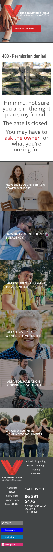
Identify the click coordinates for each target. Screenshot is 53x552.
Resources (36, 473)
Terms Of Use (12, 504)
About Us (12, 487)
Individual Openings (36, 461)
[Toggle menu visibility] (48, 5)
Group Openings (36, 465)
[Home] (26, 12)
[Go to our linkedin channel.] (12, 538)
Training (36, 469)
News (12, 491)
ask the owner (22, 137)
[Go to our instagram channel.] (12, 546)
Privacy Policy (12, 500)
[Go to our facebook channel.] (12, 531)
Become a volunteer (24, 28)
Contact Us (12, 495)
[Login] (12, 523)
